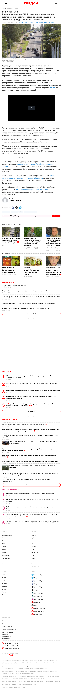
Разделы (34, 531)
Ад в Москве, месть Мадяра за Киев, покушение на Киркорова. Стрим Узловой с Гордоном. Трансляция (31, 404)
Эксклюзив (35, 552)
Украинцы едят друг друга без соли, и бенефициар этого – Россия (26, 291)
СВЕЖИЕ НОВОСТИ (9, 420)
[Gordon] (31, 3)
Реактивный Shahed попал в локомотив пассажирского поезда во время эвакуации (30, 461)
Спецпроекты (35, 566)
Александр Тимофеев (30, 212)
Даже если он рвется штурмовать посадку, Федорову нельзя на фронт (29, 303)
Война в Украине (13, 8)
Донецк (4, 583)
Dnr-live (52, 88)
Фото (33, 555)
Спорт (4, 546)
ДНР (21, 212)
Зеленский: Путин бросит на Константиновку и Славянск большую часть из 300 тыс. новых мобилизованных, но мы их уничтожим (30, 430)
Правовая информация (9, 629)
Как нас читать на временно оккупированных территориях (7, 635)
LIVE (33, 549)
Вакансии (5, 621)
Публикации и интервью (39, 538)
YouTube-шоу (35, 564)
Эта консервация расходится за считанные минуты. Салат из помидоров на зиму (10, 269)
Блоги (33, 543)
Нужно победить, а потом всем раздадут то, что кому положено (26, 308)
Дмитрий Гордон (39, 574)
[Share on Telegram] (20, 207)
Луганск (4, 595)
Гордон (4, 8)
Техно (4, 552)
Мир (3, 543)
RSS (35, 605)
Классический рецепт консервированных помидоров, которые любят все (30, 493)
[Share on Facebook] (13, 207)
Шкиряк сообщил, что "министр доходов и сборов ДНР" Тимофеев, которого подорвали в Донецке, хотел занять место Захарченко (54, 243)
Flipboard (37, 602)
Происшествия (6, 558)
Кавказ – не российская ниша (14, 286)
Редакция (5, 623)
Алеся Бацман (38, 596)
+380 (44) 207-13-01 (11, 643)
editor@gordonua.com (12, 648)
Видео (33, 558)
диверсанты (6, 212)
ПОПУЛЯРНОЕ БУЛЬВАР (11, 489)
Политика (5, 538)
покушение (15, 212)
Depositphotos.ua (28, 666)
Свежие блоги (8, 283)
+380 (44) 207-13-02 (12, 646)
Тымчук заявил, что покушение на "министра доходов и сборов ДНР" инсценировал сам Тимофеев (32, 242)
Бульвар (6, 253)
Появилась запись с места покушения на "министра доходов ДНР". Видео (11, 240)
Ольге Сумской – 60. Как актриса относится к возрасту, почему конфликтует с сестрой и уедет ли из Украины (54, 270)
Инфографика (6, 561)
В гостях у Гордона (37, 541)
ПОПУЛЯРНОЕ (7, 371)
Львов (4, 577)
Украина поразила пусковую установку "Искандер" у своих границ (24, 425)
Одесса (4, 580)
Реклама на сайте (7, 626)
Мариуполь (5, 592)
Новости (4, 531)
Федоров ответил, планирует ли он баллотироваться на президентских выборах (33, 390)
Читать (56, 216)
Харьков (4, 586)
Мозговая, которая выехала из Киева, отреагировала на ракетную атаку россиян (32, 522)
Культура (4, 549)
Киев (3, 574)
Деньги (4, 541)
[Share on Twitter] (16, 207)
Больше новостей (31, 485)
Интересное (5, 564)
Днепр (4, 589)
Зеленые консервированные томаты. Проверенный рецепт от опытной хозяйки (31, 270)
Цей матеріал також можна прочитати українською (37, 22)
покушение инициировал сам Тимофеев (32, 190)
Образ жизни (6, 555)
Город (4, 571)
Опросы (34, 561)
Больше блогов (31, 313)
